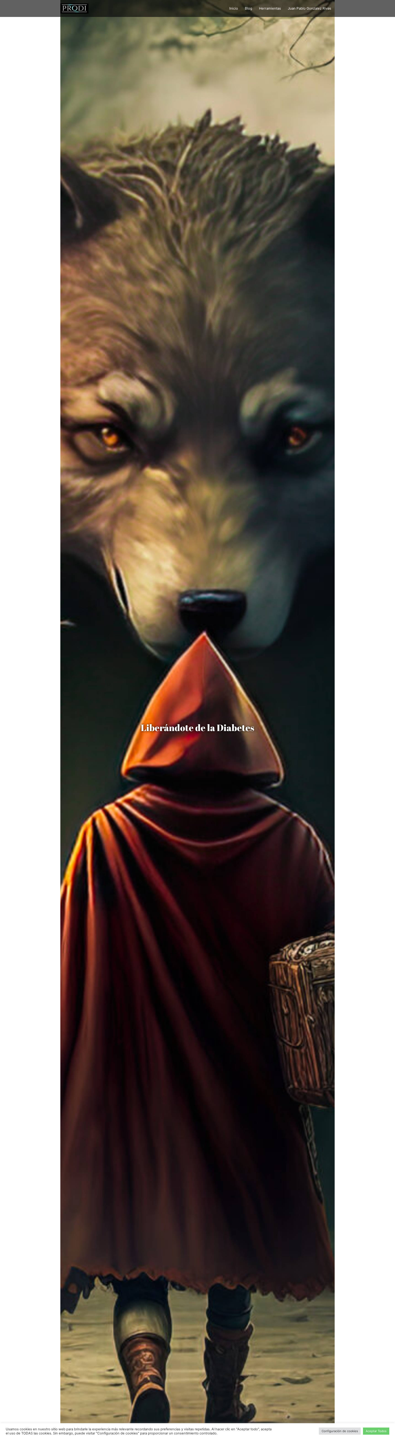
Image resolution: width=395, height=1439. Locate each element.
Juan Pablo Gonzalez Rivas (309, 8)
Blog (248, 8)
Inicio (233, 8)
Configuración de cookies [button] (340, 1431)
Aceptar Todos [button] (376, 1431)
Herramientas (270, 8)
